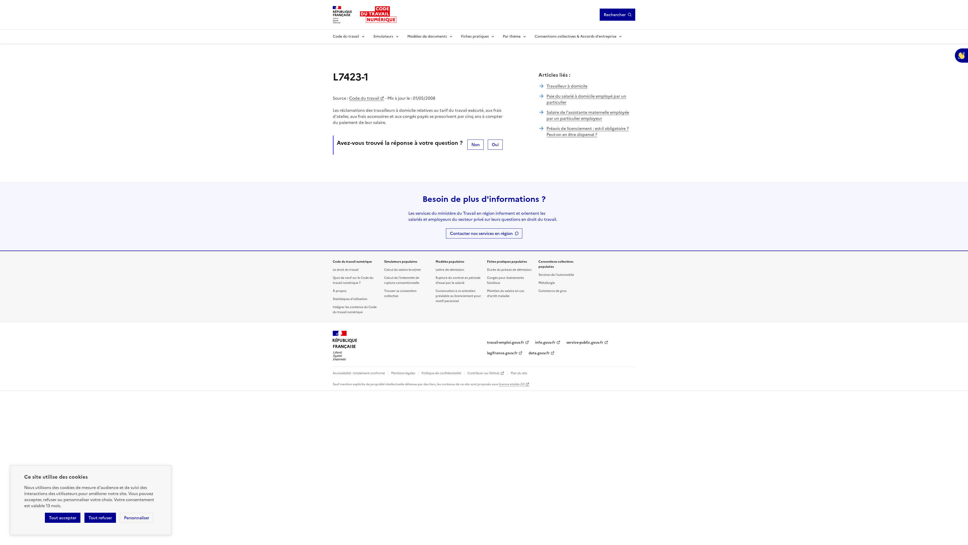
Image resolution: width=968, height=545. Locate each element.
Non (475, 145)
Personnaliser (136, 518)
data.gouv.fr (539, 353)
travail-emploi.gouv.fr (505, 342)
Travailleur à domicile (567, 86)
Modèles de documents (427, 36)
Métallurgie (546, 283)
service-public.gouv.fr (584, 342)
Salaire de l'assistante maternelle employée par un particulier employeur (588, 115)
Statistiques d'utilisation (350, 299)
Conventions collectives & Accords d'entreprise (575, 36)
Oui (495, 145)
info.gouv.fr (545, 342)
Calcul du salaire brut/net (402, 269)
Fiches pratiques (475, 36)
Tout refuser (100, 518)
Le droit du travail (345, 269)
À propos (339, 291)
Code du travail (346, 36)
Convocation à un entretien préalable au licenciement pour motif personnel (458, 296)
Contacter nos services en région (481, 233)
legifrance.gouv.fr (502, 353)
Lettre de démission (450, 269)
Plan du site (519, 373)
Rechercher (615, 15)
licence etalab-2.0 (511, 384)
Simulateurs (383, 36)
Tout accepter (62, 518)
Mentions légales (403, 373)
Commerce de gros (552, 291)
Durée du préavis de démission (509, 269)
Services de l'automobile (556, 274)
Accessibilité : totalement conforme (359, 373)
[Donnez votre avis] (961, 55)
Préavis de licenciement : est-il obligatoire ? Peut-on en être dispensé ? (588, 131)
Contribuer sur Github (483, 373)
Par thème (512, 36)
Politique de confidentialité (441, 373)
